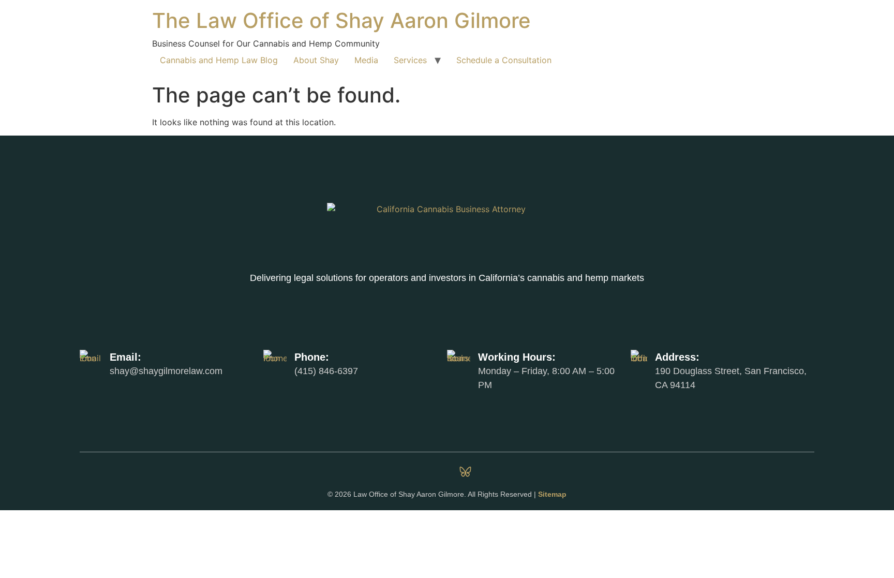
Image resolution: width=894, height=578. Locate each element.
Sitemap (552, 494)
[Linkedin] (392, 472)
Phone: (311, 357)
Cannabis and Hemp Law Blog (219, 60)
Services (410, 60)
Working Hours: (517, 357)
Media (366, 60)
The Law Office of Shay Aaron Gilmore (341, 20)
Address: (677, 357)
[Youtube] (502, 472)
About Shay (316, 60)
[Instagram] (429, 472)
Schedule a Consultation (504, 60)
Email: (125, 357)
